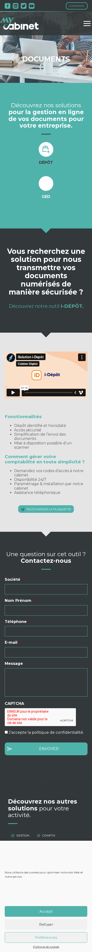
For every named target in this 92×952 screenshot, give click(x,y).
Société (14, 579)
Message (14, 663)
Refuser (46, 924)
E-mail (13, 642)
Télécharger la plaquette (48, 509)
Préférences (46, 937)
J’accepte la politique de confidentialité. (46, 732)
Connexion (76, 6)
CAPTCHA (14, 703)
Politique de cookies (46, 946)
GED (46, 196)
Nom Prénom (20, 600)
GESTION (22, 835)
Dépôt (46, 162)
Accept (46, 911)
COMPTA (48, 835)
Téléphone (17, 621)
